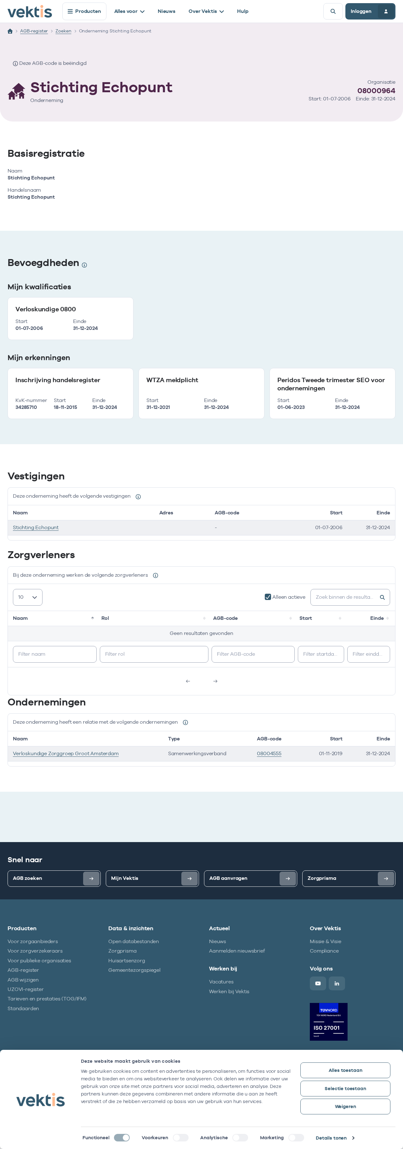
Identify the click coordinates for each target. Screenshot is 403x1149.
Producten (88, 11)
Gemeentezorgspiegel (134, 970)
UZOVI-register (26, 989)
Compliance (324, 951)
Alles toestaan (345, 1070)
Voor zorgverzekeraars (35, 951)
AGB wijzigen (23, 980)
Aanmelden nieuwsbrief (237, 951)
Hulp (242, 11)
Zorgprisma (122, 951)
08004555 (269, 753)
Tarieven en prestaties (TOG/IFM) (47, 999)
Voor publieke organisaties (39, 961)
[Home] (10, 31)
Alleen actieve (288, 597)
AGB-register (34, 30)
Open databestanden (133, 941)
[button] (93, 618)
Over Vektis (203, 11)
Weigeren (345, 1106)
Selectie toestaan (345, 1088)
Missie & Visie (325, 941)
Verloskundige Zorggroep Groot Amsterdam (66, 753)
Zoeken (63, 30)
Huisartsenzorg (126, 961)
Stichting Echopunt (36, 527)
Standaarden (23, 1008)
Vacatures (221, 982)
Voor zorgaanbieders (33, 941)
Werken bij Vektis (229, 991)
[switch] (181, 1137)
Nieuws (166, 11)
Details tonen (331, 1138)
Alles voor (126, 11)
